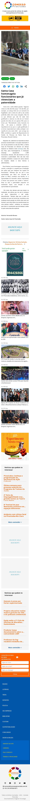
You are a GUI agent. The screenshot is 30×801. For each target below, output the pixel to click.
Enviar (15, 674)
